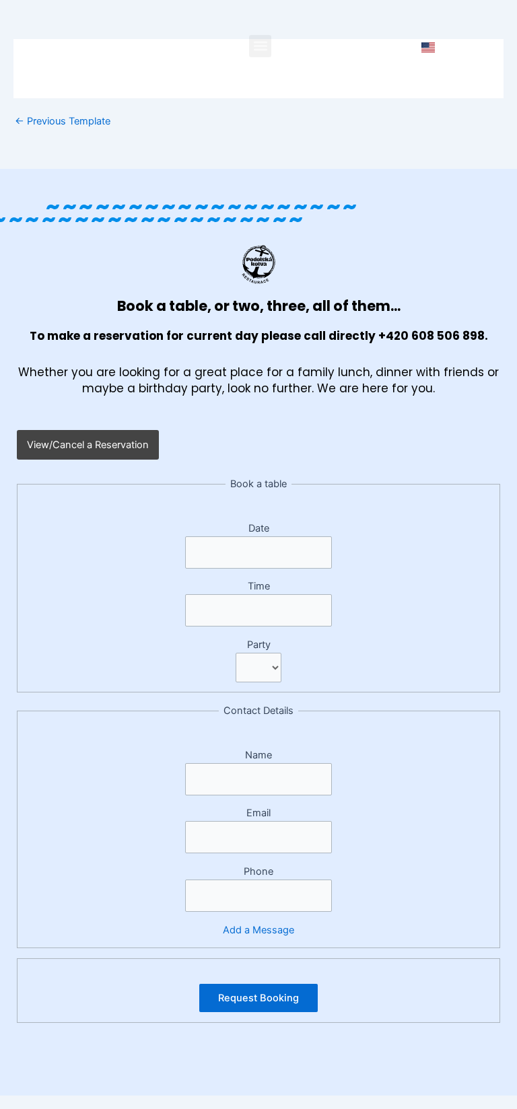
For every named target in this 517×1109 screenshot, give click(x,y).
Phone (258, 871)
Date (258, 528)
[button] (260, 46)
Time (259, 586)
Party (259, 645)
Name (258, 755)
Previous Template (62, 121)
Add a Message (258, 930)
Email (258, 813)
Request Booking (258, 998)
